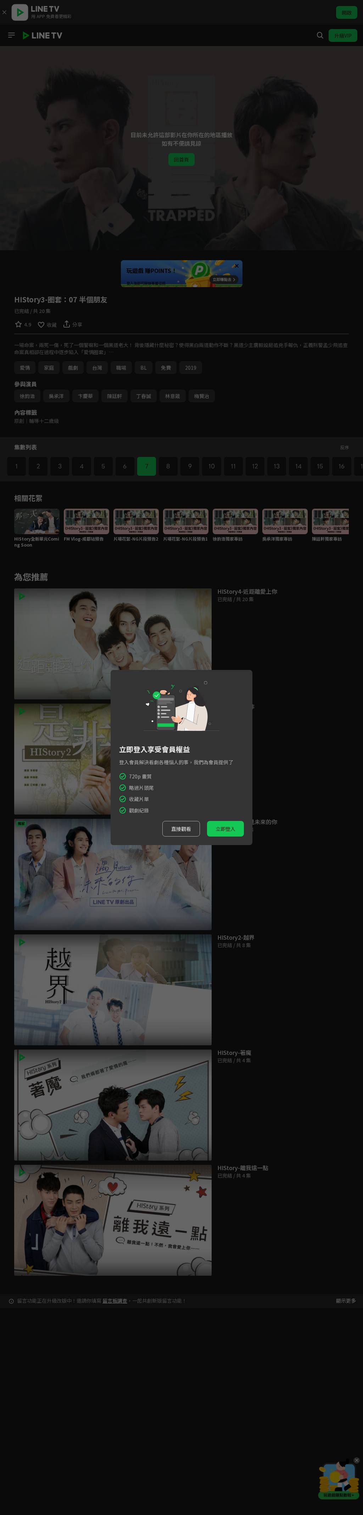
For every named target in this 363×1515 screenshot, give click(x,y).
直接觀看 (181, 828)
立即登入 (225, 828)
